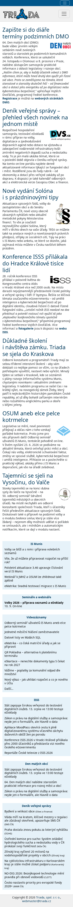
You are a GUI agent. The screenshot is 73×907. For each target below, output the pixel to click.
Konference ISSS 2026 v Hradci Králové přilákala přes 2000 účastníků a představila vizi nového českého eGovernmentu (36, 743)
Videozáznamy (36, 617)
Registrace (9, 98)
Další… (8, 689)
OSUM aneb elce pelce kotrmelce (31, 416)
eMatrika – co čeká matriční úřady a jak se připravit (32, 645)
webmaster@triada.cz (36, 901)
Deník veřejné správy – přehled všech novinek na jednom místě (35, 117)
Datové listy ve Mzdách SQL (22, 637)
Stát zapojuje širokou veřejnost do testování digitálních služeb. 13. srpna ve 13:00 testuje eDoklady (33, 708)
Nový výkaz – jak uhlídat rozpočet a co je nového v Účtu (36, 681)
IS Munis (36, 544)
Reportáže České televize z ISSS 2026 (28, 753)
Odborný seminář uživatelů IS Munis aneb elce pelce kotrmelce (35, 624)
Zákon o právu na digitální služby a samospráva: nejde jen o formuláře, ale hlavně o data (36, 720)
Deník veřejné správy (36, 806)
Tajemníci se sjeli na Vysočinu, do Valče (27, 479)
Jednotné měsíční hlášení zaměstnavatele (31, 632)
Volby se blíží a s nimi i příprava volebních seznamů (32, 551)
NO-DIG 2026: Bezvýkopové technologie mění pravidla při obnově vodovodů (34, 875)
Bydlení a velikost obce (28, 811)
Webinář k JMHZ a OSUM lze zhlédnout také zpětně (32, 578)
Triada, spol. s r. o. (48, 897)
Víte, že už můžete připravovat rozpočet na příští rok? (36, 560)
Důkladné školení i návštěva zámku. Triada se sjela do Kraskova (33, 347)
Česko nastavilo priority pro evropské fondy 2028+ (33, 884)
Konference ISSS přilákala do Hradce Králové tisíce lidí (35, 263)
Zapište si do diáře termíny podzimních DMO (35, 33)
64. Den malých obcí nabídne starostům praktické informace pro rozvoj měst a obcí (32, 784)
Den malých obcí (36, 764)
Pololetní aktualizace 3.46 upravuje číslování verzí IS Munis (33, 569)
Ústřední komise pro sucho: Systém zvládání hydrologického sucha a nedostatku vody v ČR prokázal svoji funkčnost (34, 842)
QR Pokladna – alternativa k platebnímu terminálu (30, 654)
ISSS (36, 700)
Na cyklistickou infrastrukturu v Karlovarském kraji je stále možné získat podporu (34, 864)
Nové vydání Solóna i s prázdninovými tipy (30, 194)
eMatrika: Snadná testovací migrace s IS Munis (35, 586)
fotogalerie (25, 328)
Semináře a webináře (36, 597)
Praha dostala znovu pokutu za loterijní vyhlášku (36, 831)
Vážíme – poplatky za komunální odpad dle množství (32, 672)
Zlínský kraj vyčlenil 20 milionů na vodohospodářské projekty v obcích (34, 853)
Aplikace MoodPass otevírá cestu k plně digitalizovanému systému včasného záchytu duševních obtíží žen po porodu (33, 730)
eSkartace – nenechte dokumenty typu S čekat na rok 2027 (34, 663)
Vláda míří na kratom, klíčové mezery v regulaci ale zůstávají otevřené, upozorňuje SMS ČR (36, 820)
